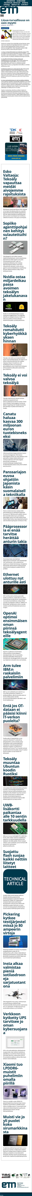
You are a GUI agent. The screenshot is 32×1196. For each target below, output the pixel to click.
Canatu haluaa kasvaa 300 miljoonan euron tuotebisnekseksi (15, 425)
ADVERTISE (11, 1)
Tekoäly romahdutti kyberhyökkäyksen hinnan (15, 333)
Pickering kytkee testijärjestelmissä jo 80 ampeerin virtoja (14, 923)
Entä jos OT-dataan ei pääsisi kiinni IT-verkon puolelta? (14, 713)
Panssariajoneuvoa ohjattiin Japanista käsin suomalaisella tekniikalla (14, 483)
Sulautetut (5, 28)
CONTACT (24, 4)
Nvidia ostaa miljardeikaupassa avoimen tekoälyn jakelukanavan (15, 288)
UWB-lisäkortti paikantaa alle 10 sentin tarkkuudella (15, 812)
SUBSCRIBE (21, 1)
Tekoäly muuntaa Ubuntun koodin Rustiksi (11, 766)
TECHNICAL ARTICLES (12, 2)
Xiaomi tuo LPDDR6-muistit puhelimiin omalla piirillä (13, 1074)
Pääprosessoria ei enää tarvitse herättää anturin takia (15, 534)
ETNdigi (7, 4)
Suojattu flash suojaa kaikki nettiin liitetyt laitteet (15, 859)
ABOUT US (15, 4)
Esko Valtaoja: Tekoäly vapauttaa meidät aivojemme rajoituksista (14, 183)
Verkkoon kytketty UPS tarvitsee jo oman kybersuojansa (15, 1023)
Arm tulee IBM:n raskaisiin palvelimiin (13, 671)
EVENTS (25, 2)
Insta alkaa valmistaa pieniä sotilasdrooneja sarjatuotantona (14, 975)
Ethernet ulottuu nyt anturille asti (14, 578)
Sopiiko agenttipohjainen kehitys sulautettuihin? (15, 231)
